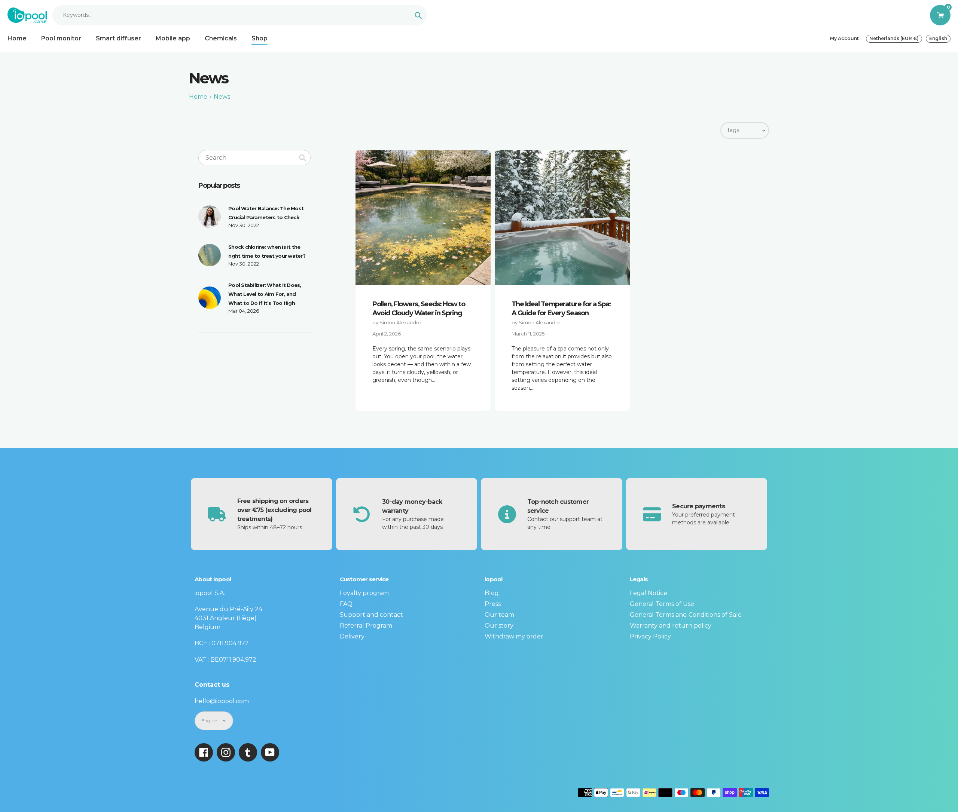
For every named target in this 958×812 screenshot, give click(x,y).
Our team (499, 614)
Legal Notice (648, 593)
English (938, 38)
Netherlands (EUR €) (894, 38)
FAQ (346, 603)
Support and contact (371, 614)
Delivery (352, 636)
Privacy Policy (650, 636)
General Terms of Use (662, 603)
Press (493, 603)
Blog (492, 593)
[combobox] (254, 157)
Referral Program (366, 625)
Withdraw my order (514, 636)
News (222, 96)
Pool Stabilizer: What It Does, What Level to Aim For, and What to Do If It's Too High (264, 294)
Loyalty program (364, 593)
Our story (499, 625)
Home (198, 96)
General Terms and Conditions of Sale (686, 614)
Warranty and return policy (670, 625)
